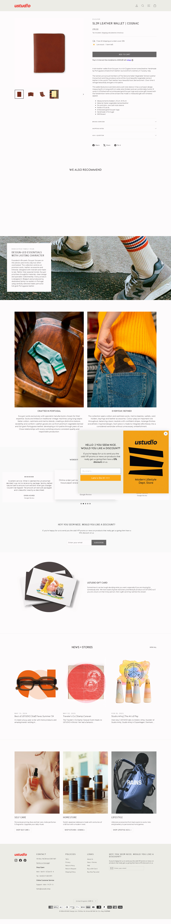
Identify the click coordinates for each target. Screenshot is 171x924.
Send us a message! (43, 863)
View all (153, 647)
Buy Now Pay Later (93, 872)
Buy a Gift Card (92, 869)
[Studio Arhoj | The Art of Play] (133, 682)
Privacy (67, 862)
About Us (90, 859)
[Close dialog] (166, 434)
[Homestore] (85, 782)
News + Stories (92, 862)
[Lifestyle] (133, 782)
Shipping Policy (70, 872)
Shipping (105, 33)
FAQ (88, 865)
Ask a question (98, 135)
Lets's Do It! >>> (100, 477)
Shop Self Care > (23, 830)
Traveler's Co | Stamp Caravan (77, 716)
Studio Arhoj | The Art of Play (124, 716)
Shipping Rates (98, 128)
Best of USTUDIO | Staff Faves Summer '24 (34, 716)
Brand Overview (98, 121)
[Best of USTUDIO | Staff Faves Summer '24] (37, 682)
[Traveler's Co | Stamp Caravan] (85, 682)
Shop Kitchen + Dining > (75, 830)
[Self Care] (37, 782)
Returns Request (70, 869)
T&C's (67, 859)
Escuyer (96, 19)
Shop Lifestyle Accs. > (122, 830)
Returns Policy (70, 865)
